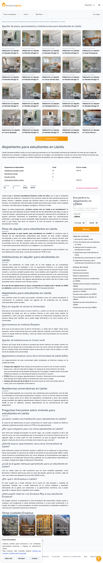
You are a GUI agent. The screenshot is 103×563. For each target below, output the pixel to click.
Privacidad (56, 556)
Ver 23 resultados (51, 139)
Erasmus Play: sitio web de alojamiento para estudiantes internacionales (25, 21)
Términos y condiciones (72, 556)
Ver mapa (96, 14)
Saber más (8, 558)
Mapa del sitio (95, 556)
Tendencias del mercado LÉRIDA (85, 307)
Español (88, 5)
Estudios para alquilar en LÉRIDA (85, 294)
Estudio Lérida (9, 177)
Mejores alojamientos (81, 276)
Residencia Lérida (11, 174)
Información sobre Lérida (84, 239)
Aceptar (34, 558)
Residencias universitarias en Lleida (88, 258)
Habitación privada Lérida (14, 170)
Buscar (86, 229)
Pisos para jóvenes (80, 270)
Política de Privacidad (18, 553)
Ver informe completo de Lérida (87, 188)
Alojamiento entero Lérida (14, 180)
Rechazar (21, 558)
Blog (85, 556)
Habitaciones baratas (81, 273)
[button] (11, 38)
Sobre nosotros (43, 556)
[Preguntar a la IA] (98, 558)
